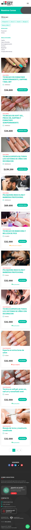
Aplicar (14, 493)
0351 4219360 (6, 504)
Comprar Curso (22, 89)
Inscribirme (22, 241)
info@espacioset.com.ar (9, 506)
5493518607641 (8, 502)
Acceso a (6, 521)
